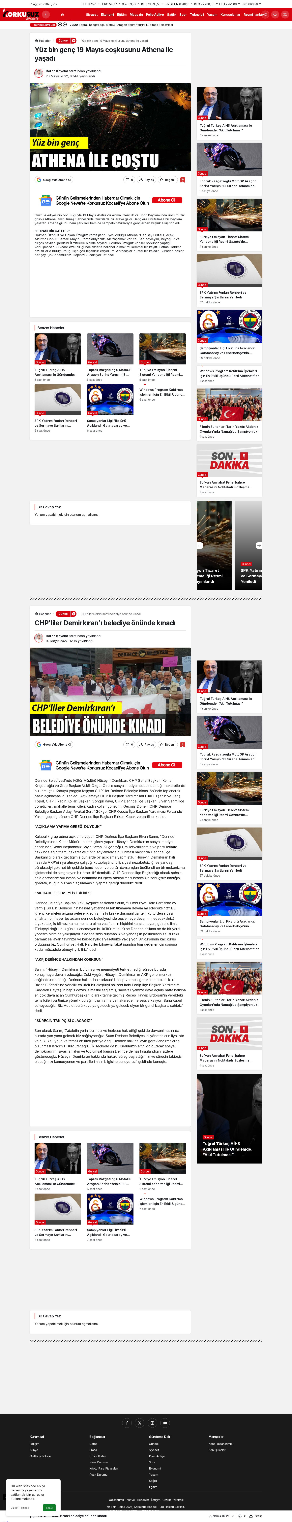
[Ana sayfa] (62, 14)
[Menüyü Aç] (46, 14)
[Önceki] (60, 25)
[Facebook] (127, 1423)
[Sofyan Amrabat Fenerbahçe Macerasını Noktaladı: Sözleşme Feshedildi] (229, 470)
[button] (285, 14)
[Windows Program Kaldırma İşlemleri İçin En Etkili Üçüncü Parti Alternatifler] (162, 408)
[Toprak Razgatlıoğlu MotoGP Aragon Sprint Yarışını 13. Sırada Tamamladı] (110, 357)
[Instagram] (152, 1423)
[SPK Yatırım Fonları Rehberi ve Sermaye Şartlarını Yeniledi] (58, 408)
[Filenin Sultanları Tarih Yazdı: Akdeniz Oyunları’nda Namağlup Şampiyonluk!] (229, 415)
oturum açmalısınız (84, 515)
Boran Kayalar (57, 71)
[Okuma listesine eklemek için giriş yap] (182, 180)
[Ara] (275, 14)
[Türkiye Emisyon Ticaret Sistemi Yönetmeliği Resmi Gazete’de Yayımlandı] (162, 357)
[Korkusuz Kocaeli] (21, 14)
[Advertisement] (110, 285)
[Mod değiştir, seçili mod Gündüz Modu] (265, 14)
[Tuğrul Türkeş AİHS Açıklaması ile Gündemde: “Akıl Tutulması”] (58, 357)
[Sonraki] (64, 25)
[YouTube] (165, 1423)
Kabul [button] (49, 1507)
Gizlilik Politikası (20, 1507)
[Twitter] (139, 1423)
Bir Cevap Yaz (49, 507)
